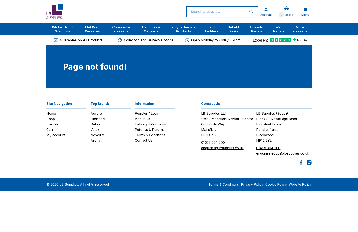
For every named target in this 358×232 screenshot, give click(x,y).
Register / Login (147, 113)
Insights (52, 124)
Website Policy (300, 184)
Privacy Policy (252, 184)
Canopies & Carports (151, 29)
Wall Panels (278, 29)
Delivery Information (151, 124)
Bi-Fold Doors (233, 29)
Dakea (95, 124)
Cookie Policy (276, 184)
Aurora (96, 113)
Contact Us (143, 140)
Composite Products (121, 29)
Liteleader (98, 119)
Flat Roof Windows (92, 29)
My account (55, 135)
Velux (95, 130)
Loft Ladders (211, 29)
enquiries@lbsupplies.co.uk (222, 148)
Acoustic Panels (256, 29)
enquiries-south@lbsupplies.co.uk (282, 153)
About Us (142, 119)
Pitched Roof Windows (62, 29)
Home (51, 113)
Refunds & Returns (149, 130)
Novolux (97, 135)
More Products (300, 29)
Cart (49, 130)
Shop (50, 119)
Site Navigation (59, 104)
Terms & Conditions (150, 135)
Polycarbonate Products (184, 29)
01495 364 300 (268, 148)
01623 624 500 (213, 142)
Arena (95, 140)
